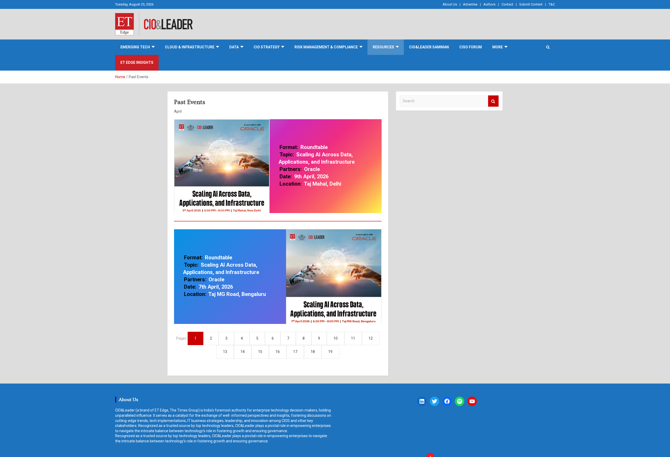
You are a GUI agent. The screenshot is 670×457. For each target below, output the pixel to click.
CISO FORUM (470, 47)
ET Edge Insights (136, 62)
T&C (552, 4)
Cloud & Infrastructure (189, 47)
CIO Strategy (267, 47)
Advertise (470, 4)
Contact (507, 4)
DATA (234, 47)
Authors (489, 4)
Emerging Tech (135, 47)
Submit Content (531, 4)
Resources (383, 47)
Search (493, 101)
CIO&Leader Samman (429, 47)
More (497, 47)
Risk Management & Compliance (326, 47)
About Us (450, 4)
